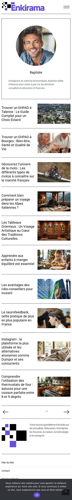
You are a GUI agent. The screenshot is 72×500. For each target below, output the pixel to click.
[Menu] (66, 7)
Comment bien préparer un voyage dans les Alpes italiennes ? (16, 201)
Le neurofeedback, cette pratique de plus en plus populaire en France (18, 318)
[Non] (65, 492)
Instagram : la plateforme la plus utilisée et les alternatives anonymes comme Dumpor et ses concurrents (15, 351)
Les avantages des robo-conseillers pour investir (17, 289)
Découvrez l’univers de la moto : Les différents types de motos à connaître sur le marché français (18, 172)
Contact (6, 470)
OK (37, 495)
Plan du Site (8, 462)
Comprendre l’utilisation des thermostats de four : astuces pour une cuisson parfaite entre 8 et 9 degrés (18, 386)
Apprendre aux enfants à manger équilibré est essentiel (18, 260)
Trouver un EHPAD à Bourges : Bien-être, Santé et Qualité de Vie (16, 143)
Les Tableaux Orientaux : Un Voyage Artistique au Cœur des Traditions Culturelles (18, 230)
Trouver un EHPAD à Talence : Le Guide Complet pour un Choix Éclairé (16, 114)
